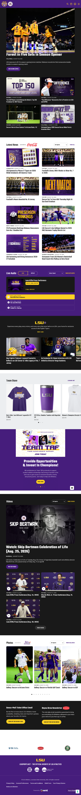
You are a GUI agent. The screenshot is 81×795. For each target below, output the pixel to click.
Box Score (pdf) (14, 69)
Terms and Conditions (36, 791)
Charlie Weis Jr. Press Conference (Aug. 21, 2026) (57, 615)
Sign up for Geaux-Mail (15, 741)
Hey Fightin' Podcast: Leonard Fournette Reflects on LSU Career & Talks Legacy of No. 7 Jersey (23, 360)
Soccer (8, 125)
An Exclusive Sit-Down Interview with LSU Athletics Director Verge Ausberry (58, 359)
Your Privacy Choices (59, 791)
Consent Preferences (22, 791)
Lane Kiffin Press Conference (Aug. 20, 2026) (22, 641)
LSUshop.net (71, 380)
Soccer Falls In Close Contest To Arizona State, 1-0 (21, 128)
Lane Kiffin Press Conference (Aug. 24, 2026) (22, 615)
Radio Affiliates (70, 273)
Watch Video (12, 586)
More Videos (71, 521)
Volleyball (9, 58)
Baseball (9, 97)
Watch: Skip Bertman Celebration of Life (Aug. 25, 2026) (37, 569)
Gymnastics (10, 168)
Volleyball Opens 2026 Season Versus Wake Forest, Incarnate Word (56, 129)
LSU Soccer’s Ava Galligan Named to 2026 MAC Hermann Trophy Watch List (57, 229)
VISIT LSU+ (40, 332)
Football (44, 97)
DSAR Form (48, 791)
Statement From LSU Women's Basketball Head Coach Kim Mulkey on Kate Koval (57, 258)
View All (72, 145)
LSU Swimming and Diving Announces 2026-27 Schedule (22, 258)
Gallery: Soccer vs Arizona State (17, 707)
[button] (38, 422)
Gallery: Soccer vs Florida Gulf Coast (47, 707)
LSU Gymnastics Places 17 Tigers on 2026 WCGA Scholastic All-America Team (21, 172)
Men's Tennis (10, 225)
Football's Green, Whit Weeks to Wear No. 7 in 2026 (57, 172)
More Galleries (70, 662)
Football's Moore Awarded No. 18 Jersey (20, 199)
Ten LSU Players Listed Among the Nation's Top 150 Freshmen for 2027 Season (21, 101)
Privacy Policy (10, 791)
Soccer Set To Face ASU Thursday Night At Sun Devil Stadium (57, 200)
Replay (33, 273)
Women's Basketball (48, 254)
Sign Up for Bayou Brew (51, 742)
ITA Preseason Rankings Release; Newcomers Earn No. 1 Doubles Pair (22, 229)
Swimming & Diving (11, 254)
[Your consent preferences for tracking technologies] (77, 791)
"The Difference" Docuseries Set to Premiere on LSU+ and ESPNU (57, 101)
